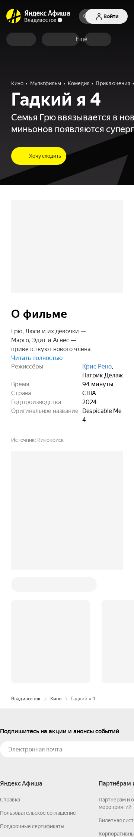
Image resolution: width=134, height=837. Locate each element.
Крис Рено (97, 366)
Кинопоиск (50, 440)
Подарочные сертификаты (32, 826)
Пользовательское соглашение (38, 813)
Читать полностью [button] (37, 357)
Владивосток (26, 698)
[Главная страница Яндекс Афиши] (13, 16)
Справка (10, 800)
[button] (81, 39)
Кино (55, 698)
